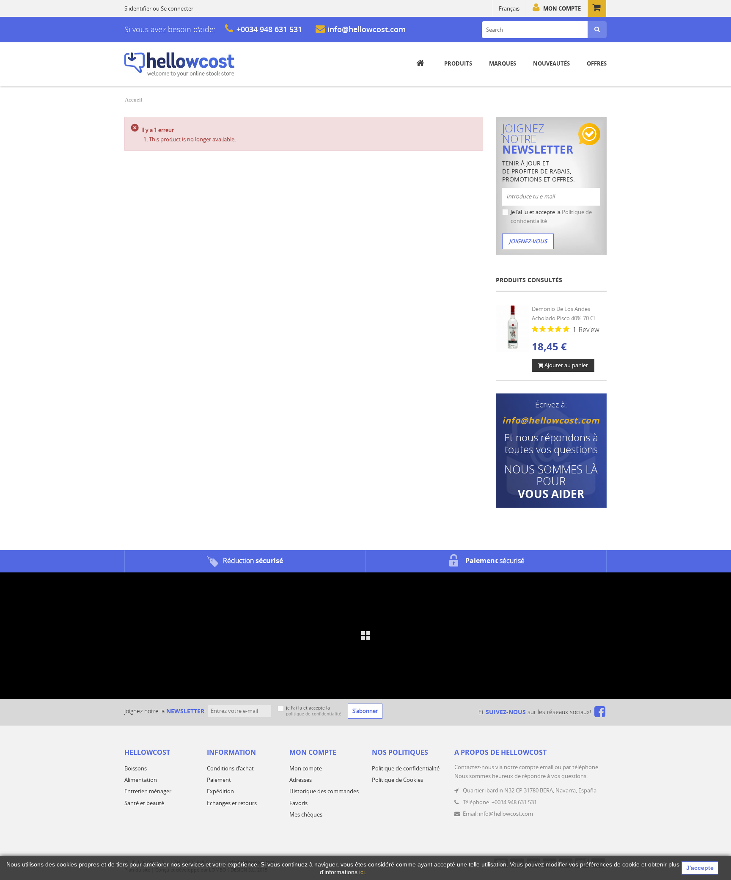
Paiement (219, 780)
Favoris (298, 803)
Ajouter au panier (565, 365)
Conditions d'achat (230, 768)
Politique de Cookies (397, 780)
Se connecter (177, 8)
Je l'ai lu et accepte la (313, 711)
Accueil (134, 99)
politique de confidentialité (313, 714)
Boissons (135, 768)
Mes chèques (305, 814)
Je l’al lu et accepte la (551, 216)
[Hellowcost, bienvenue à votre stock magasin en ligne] (179, 64)
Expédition (220, 791)
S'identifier (137, 8)
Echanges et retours (232, 803)
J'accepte (700, 867)
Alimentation (140, 780)
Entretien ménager (147, 791)
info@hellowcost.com (366, 29)
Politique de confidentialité (406, 768)
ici (362, 872)
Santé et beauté (144, 803)
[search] (597, 29)
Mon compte (562, 8)
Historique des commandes (324, 791)
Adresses (300, 780)
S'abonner (365, 711)
